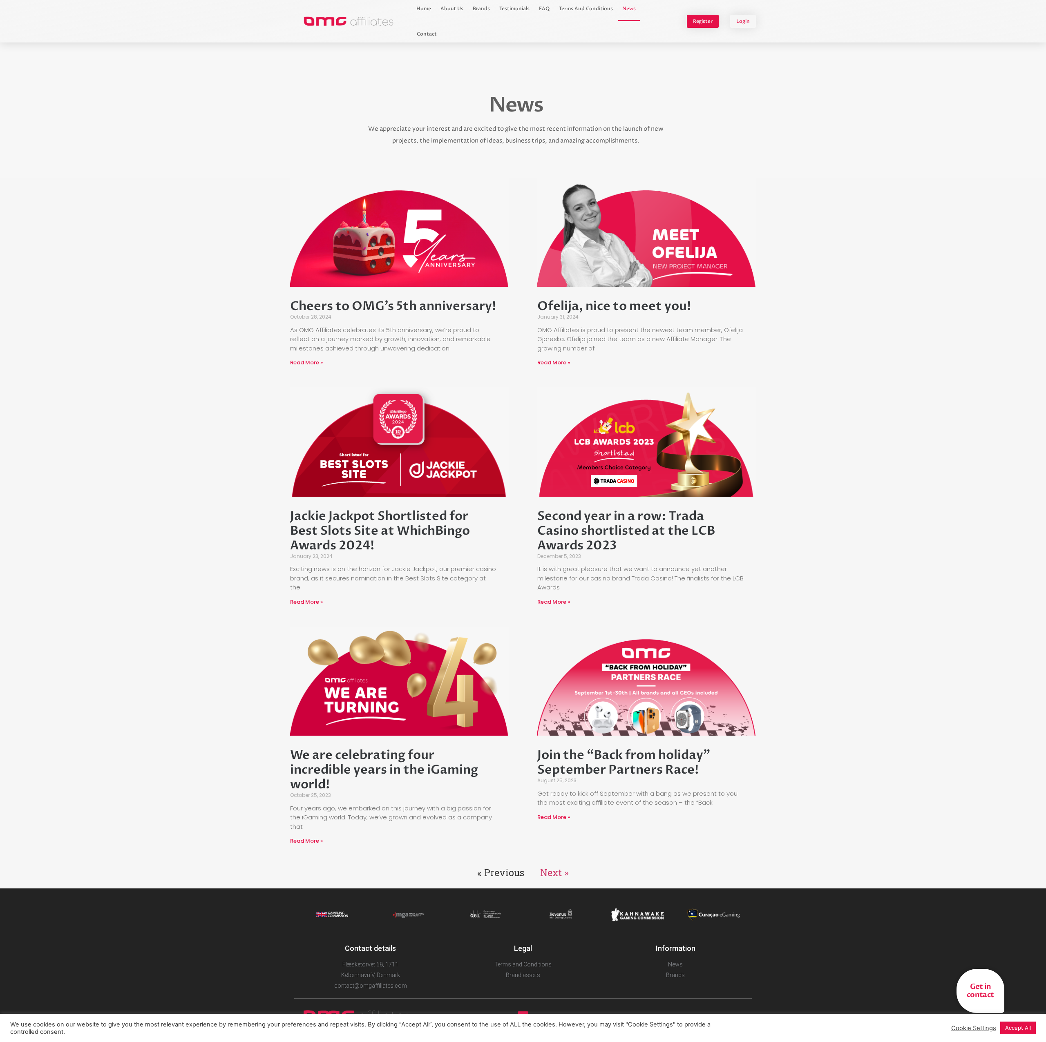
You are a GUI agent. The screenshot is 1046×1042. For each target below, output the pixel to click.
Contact (427, 34)
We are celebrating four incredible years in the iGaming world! (384, 770)
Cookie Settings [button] (973, 1028)
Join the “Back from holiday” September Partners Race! (623, 762)
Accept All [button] (1018, 1027)
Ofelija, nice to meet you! (614, 306)
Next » (554, 872)
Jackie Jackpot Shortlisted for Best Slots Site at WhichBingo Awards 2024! (380, 531)
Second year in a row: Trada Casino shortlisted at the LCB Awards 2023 (626, 531)
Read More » (306, 362)
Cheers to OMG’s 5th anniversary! (393, 306)
